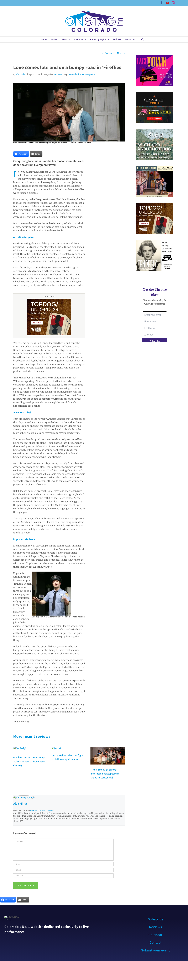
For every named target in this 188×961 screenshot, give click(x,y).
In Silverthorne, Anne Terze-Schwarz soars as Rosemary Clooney (29, 761)
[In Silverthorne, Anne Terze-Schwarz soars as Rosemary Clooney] (19, 750)
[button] (142, 39)
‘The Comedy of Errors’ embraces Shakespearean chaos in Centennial (104, 773)
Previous (109, 53)
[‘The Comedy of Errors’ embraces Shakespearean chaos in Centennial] (107, 756)
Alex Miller (21, 74)
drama (81, 74)
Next (119, 53)
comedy (73, 74)
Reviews (58, 74)
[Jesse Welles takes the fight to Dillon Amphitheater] (56, 749)
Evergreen (90, 74)
